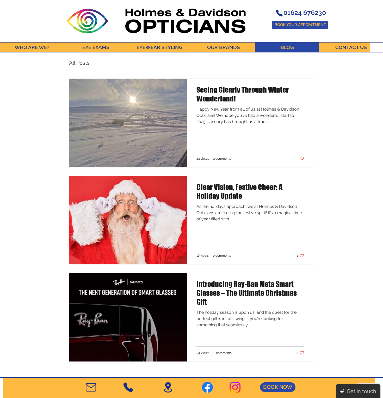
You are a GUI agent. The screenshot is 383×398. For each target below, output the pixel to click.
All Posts (79, 63)
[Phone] (279, 13)
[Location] (168, 387)
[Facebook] (207, 387)
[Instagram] (235, 387)
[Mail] (91, 387)
